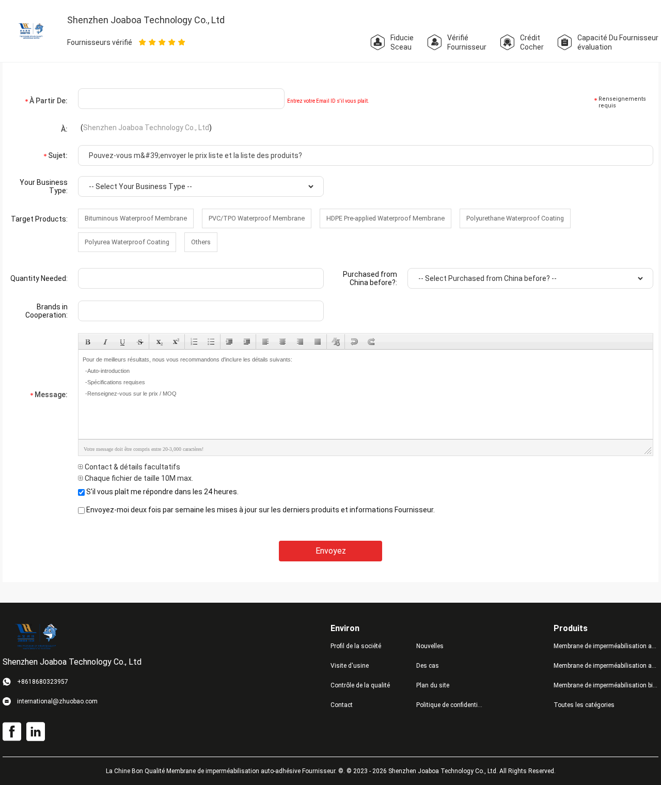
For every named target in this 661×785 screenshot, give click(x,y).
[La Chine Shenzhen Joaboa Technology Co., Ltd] (31, 30)
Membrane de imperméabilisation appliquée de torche (606, 665)
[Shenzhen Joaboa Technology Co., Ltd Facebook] (12, 732)
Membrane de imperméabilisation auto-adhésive (606, 646)
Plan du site (432, 685)
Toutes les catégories (584, 705)
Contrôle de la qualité (360, 685)
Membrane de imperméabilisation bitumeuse (606, 685)
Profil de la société (355, 646)
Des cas (427, 665)
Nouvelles (430, 646)
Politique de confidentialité (450, 705)
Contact (341, 705)
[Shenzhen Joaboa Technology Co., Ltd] (36, 636)
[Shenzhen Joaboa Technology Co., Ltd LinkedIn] (35, 732)
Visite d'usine (349, 665)
